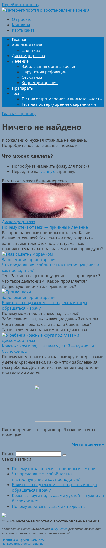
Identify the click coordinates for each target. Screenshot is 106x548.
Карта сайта (23, 30)
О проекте (21, 19)
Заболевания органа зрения (49, 66)
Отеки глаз (32, 77)
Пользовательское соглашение (22, 543)
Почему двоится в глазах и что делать (48, 506)
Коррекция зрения (40, 82)
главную (47, 171)
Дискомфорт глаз (28, 55)
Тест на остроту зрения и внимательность (62, 99)
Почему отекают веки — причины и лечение (55, 468)
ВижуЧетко (59, 529)
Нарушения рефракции (44, 72)
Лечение (20, 61)
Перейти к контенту (20, 4)
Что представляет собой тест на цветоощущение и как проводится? (46, 476)
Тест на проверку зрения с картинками (59, 104)
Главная (19, 39)
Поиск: (9, 453)
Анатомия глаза (27, 45)
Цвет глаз (31, 50)
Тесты (17, 93)
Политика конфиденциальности (23, 540)
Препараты (23, 88)
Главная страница (19, 113)
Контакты (21, 24)
